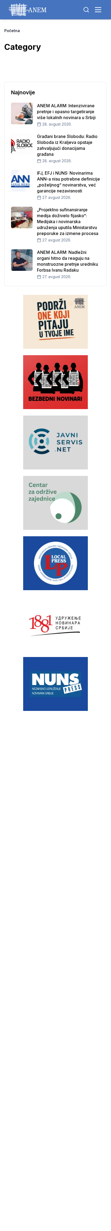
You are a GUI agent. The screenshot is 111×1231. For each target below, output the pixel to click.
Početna (12, 30)
